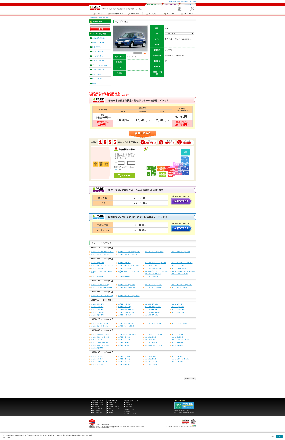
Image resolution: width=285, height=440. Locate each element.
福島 (186, 164)
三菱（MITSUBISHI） (99, 60)
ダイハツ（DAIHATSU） (99, 65)
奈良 (171, 172)
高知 (160, 175)
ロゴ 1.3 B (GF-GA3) (97, 276)
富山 (177, 164)
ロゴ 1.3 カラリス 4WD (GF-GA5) (181, 285)
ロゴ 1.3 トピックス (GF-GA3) (154, 252)
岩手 (186, 160)
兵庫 (166, 168)
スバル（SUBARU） (98, 69)
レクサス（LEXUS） (98, 42)
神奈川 (183, 174)
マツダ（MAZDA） (98, 56)
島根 (161, 167)
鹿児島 (154, 175)
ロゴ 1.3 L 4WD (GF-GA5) (153, 274)
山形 (182, 162)
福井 (173, 167)
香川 (164, 173)
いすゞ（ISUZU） (97, 78)
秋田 (182, 160)
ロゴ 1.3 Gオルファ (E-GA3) (100, 334)
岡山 (164, 170)
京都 (169, 168)
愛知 (176, 173)
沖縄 (148, 173)
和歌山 (170, 175)
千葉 (187, 172)
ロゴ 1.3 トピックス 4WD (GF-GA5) (102, 252)
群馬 (182, 167)
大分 (155, 169)
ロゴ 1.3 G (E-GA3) (177, 337)
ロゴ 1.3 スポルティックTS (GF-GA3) (156, 271)
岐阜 (176, 168)
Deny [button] (272, 436)
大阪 (169, 172)
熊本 (152, 171)
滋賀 (173, 169)
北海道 (185, 152)
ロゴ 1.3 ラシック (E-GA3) (99, 323)
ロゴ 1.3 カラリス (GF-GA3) (100, 285)
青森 (184, 157)
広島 (161, 170)
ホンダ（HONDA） (98, 51)
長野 (179, 168)
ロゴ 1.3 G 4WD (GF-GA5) (153, 268)
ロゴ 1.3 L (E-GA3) (177, 334)
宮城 (186, 162)
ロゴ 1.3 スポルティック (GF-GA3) (155, 263)
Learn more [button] (6, 437)
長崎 (147, 168)
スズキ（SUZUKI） (98, 74)
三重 (174, 173)
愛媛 (160, 173)
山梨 (180, 171)
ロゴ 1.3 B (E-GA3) (124, 342)
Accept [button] (279, 436)
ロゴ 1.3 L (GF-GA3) (151, 265)
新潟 (181, 164)
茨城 (187, 168)
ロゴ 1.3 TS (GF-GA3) (178, 309)
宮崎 (155, 172)
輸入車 (94, 83)
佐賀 (150, 168)
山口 (158, 168)
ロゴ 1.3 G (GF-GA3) (97, 263)
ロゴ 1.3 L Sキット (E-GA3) (180, 340)
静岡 (180, 174)
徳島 (164, 175)
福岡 (154, 167)
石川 (174, 164)
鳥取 (164, 167)
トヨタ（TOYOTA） (98, 38)
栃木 (185, 167)
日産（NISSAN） (97, 47)
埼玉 (183, 169)
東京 (184, 171)
